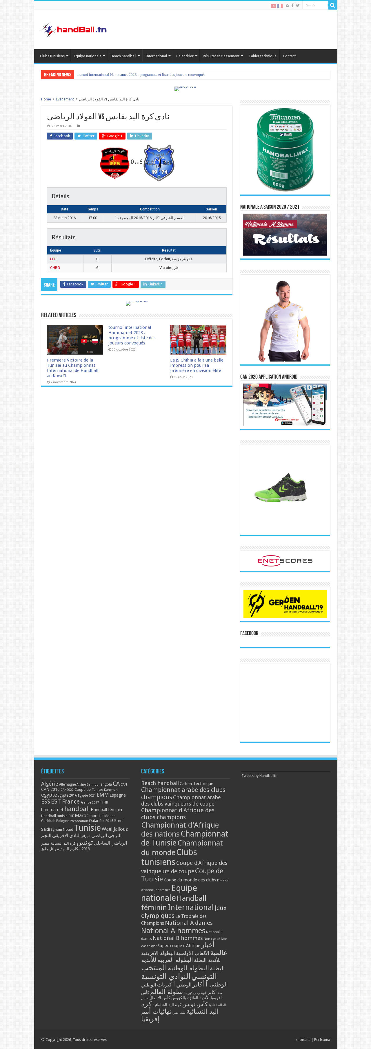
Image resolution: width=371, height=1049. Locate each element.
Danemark (111, 790)
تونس (85, 842)
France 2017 (90, 802)
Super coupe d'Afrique (178, 945)
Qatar (94, 820)
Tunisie (87, 828)
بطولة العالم (166, 991)
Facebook (249, 634)
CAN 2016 (50, 789)
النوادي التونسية (165, 976)
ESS (45, 801)
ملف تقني (179, 1013)
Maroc (82, 815)
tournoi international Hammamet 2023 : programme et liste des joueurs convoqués (141, 74)
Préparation (79, 821)
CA (116, 783)
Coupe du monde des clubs (190, 880)
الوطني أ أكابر (210, 984)
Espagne (118, 795)
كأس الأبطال (159, 997)
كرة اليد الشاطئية (166, 1004)
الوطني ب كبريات (195, 993)
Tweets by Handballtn (259, 775)
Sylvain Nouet (62, 830)
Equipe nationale (87, 56)
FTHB (104, 802)
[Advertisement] (285, 702)
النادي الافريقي (66, 835)
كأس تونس (195, 1004)
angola (106, 784)
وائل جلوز (48, 849)
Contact (289, 56)
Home (46, 99)
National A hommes (173, 930)
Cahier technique (263, 56)
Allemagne (67, 784)
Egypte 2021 (87, 795)
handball (77, 809)
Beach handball (123, 56)
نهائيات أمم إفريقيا (156, 1015)
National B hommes (178, 938)
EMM (103, 795)
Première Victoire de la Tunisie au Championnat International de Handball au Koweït (72, 367)
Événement (65, 99)
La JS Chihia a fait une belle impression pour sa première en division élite (196, 365)
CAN (124, 784)
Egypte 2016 (67, 795)
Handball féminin (106, 809)
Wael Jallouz (115, 829)
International (156, 56)
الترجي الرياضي (106, 835)
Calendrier (185, 56)
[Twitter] (297, 5)
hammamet (52, 809)
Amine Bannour (88, 784)
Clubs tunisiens (52, 56)
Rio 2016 (106, 821)
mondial (96, 815)
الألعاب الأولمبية (192, 953)
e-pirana (303, 1039)
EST (56, 801)
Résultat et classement (221, 56)
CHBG (55, 267)
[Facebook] (292, 5)
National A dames (189, 922)
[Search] (332, 5)
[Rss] (287, 5)
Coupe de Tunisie (88, 789)
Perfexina (322, 1039)
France (71, 801)
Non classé (212, 939)
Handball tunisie (54, 816)
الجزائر (85, 836)
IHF (71, 816)
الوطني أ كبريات (174, 985)
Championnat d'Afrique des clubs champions (177, 814)
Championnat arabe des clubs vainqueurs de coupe (181, 800)
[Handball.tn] (74, 28)
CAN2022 (67, 790)
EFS (53, 259)
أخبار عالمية (214, 949)
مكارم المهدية (69, 848)
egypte (49, 795)
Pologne (62, 821)
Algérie (49, 784)
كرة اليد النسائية (63, 843)
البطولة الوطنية (188, 968)
